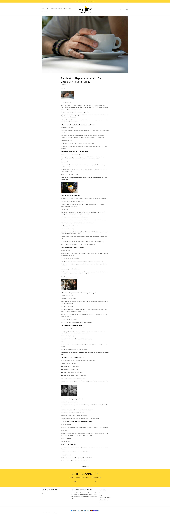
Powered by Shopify (53, 512)
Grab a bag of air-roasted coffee (93, 177)
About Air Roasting (104, 499)
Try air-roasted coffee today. (68, 457)
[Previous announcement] (42, 1)
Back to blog (85, 466)
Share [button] (63, 88)
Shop (101, 495)
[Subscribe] (95, 481)
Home (101, 492)
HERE (72, 498)
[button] (47, 8)
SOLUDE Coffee (47, 512)
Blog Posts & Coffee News (105, 497)
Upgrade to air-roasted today (87, 352)
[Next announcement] (127, 1)
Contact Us (102, 502)
